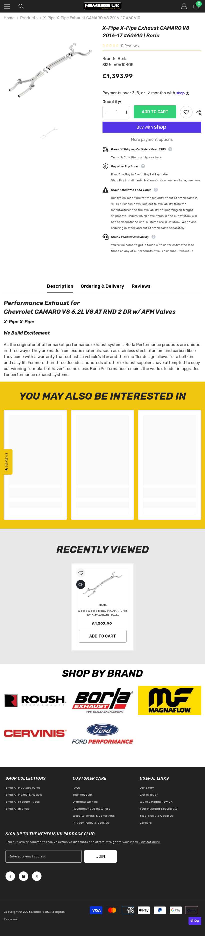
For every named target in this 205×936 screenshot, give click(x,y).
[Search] (21, 6)
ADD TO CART (155, 111)
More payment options (152, 139)
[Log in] (184, 6)
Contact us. (186, 251)
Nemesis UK (40, 911)
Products (29, 18)
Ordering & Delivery (102, 286)
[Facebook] (10, 876)
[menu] (7, 6)
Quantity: (111, 101)
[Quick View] (80, 584)
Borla (123, 58)
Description (60, 286)
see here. (155, 157)
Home (9, 18)
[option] (49, 70)
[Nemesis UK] (35, 700)
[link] (35, 496)
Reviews (141, 286)
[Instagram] (23, 876)
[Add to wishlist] (186, 112)
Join (100, 856)
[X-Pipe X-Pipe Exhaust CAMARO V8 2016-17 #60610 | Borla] (102, 584)
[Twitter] (37, 876)
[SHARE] (196, 112)
